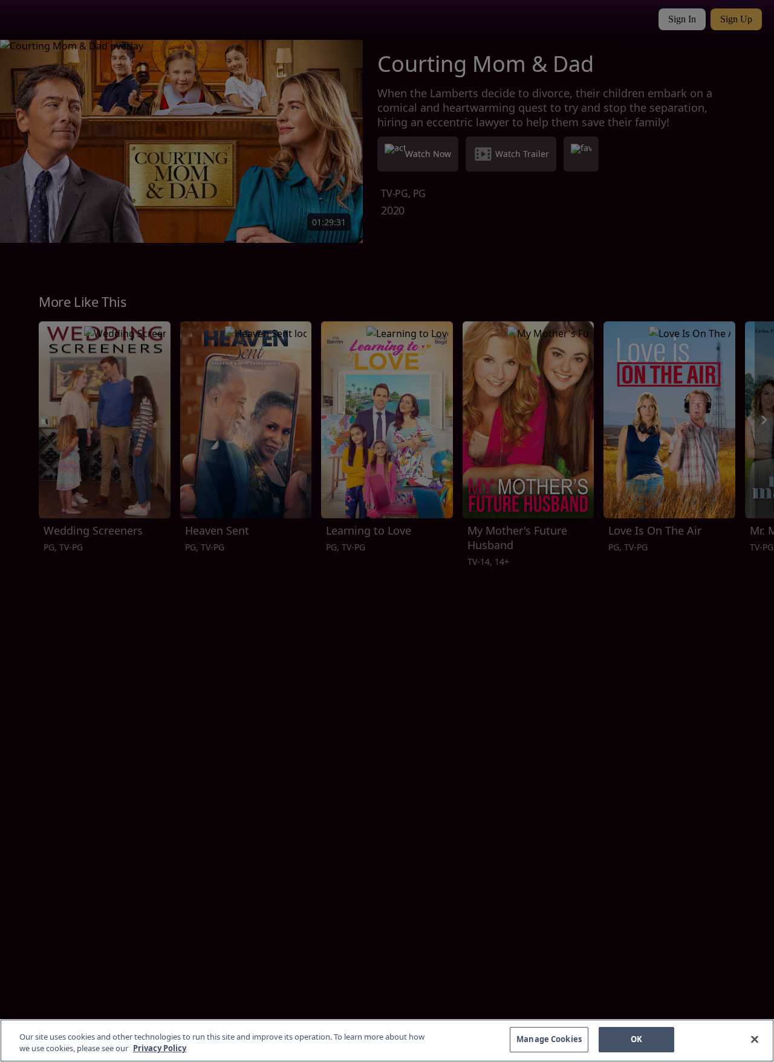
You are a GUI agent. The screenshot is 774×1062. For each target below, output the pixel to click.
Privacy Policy (159, 1048)
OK (636, 1039)
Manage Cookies (549, 1039)
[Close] (754, 1039)
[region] (387, 1040)
